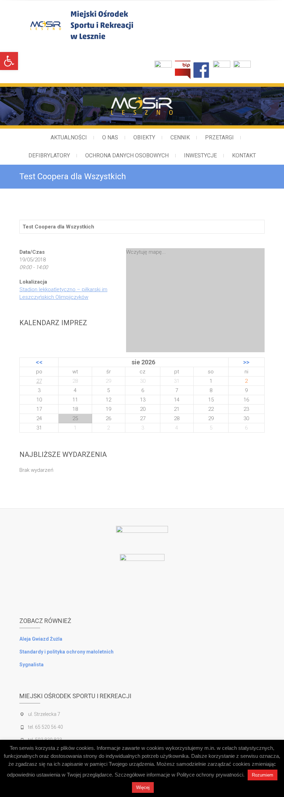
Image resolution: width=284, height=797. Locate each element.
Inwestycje (200, 155)
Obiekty (144, 137)
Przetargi (219, 137)
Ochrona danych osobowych (127, 155)
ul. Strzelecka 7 (44, 714)
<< (39, 362)
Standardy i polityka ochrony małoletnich (66, 652)
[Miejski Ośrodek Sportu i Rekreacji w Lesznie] (110, 24)
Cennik (180, 137)
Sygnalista (31, 664)
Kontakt (244, 155)
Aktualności (69, 137)
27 (39, 381)
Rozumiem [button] (262, 775)
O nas (110, 137)
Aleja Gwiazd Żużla (40, 639)
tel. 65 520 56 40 (45, 727)
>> (246, 362)
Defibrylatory (49, 155)
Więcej (143, 787)
